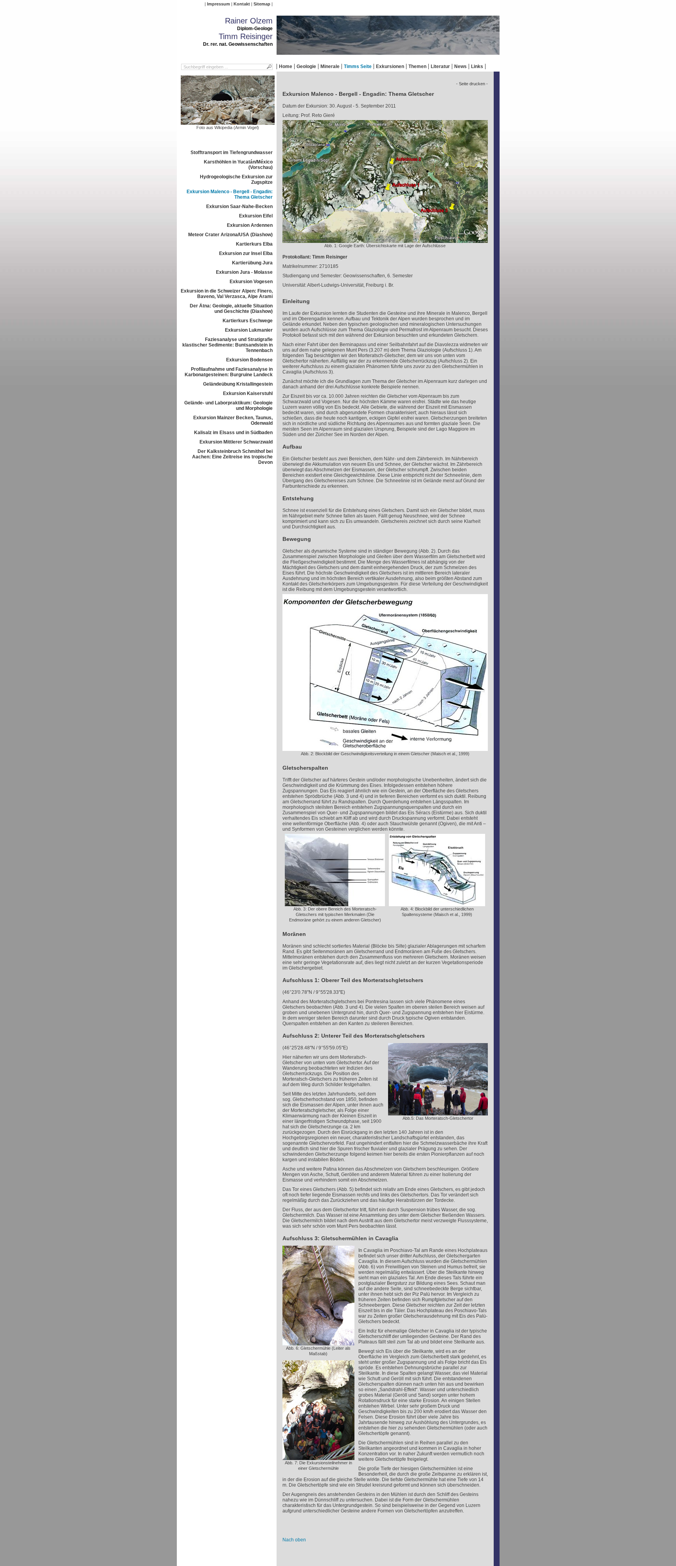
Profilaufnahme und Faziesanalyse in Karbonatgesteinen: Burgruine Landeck (229, 371)
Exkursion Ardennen (250, 225)
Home (285, 66)
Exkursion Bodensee (249, 360)
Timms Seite (358, 66)
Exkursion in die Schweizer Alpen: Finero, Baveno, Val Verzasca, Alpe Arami (227, 293)
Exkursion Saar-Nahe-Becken (239, 206)
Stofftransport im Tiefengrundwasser (232, 152)
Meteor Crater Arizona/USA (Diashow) (230, 234)
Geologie (306, 66)
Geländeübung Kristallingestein (238, 384)
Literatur (440, 66)
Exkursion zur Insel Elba (246, 253)
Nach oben (294, 1540)
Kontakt (242, 4)
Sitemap (262, 4)
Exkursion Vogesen (251, 281)
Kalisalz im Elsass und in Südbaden (233, 432)
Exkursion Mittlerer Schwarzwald (236, 442)
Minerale (330, 66)
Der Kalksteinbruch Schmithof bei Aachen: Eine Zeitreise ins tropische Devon (232, 457)
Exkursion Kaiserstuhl (248, 393)
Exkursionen (390, 66)
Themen (417, 66)
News (460, 66)
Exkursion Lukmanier (249, 330)
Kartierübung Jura (252, 263)
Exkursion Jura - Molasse (244, 272)
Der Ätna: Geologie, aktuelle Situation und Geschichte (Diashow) (231, 308)
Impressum (218, 4)
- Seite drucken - (472, 83)
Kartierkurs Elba (254, 244)
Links (477, 66)
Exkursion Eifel (256, 216)
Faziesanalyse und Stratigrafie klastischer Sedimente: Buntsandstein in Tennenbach (227, 345)
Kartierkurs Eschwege (248, 320)
